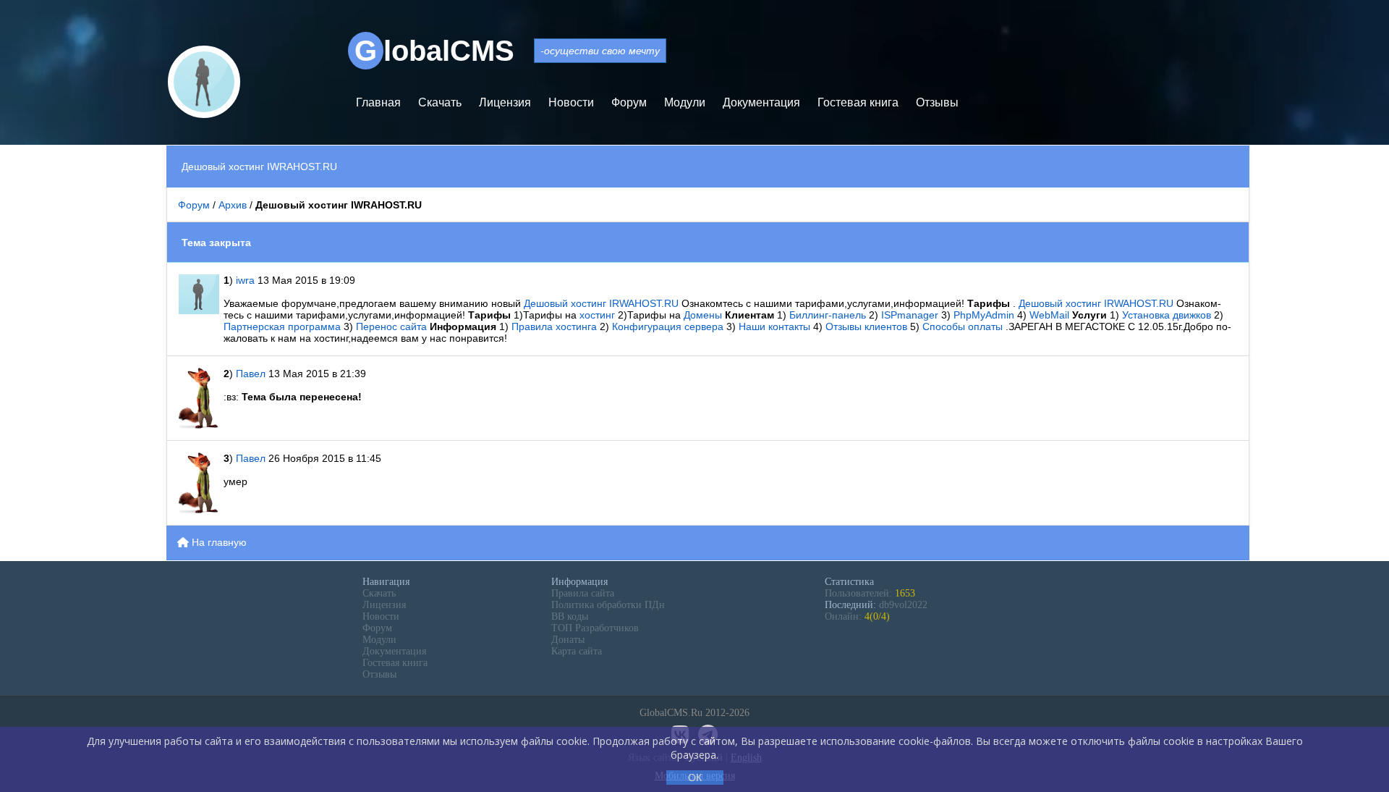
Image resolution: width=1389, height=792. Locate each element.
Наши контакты (776, 326)
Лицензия (505, 102)
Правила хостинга (555, 326)
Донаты (568, 639)
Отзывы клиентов (867, 326)
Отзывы (937, 102)
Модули (684, 102)
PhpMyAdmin (985, 315)
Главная (378, 102)
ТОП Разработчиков (595, 628)
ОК (695, 777)
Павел (252, 373)
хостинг (598, 315)
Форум (629, 102)
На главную (218, 542)
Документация (761, 102)
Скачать (440, 102)
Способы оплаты (964, 326)
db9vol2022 (903, 604)
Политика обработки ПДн (608, 604)
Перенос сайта (393, 326)
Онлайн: (857, 616)
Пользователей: (870, 593)
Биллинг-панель (829, 315)
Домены (704, 315)
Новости (571, 102)
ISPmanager (911, 315)
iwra (245, 280)
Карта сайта (576, 651)
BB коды (569, 616)
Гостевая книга (858, 102)
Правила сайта (582, 593)
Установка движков (1168, 315)
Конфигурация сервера (669, 326)
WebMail (1050, 315)
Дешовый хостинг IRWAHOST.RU (602, 303)
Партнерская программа (284, 326)
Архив (232, 205)
